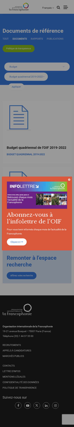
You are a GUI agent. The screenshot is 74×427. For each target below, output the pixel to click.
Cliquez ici (15, 242)
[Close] (69, 179)
